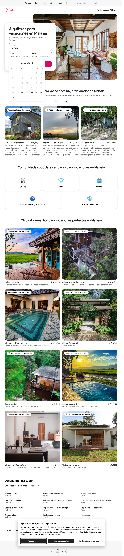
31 (13, 98)
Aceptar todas (33, 541)
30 (41, 93)
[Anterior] (56, 101)
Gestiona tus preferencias (88, 541)
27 (27, 93)
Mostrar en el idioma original (85, 3)
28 (32, 93)
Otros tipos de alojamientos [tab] (16, 486)
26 (22, 93)
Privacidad (55, 552)
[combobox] (30, 48)
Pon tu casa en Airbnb (106, 10)
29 (36, 93)
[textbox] (19, 56)
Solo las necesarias (61, 541)
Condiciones (66, 552)
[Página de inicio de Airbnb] (11, 10)
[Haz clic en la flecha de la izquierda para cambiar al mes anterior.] (13, 63)
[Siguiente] (66, 101)
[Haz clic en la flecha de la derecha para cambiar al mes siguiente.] (41, 63)
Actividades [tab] (35, 486)
